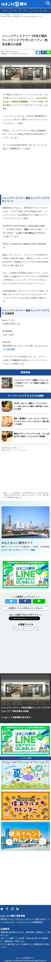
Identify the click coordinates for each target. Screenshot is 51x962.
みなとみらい (18, 628)
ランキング (15, 10)
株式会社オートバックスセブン (14, 450)
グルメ (25, 10)
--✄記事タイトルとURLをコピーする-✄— (15, 54)
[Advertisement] (25, 24)
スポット (46, 10)
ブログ (5, 10)
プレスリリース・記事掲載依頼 (30, 922)
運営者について (7, 919)
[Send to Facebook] (43, 52)
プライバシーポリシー (24, 919)
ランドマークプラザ (30, 628)
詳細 (20, 123)
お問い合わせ (40, 919)
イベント (36, 10)
